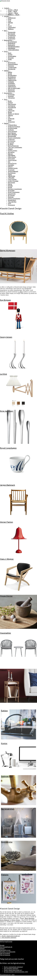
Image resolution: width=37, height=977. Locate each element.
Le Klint (20, 292)
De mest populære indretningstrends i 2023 (16, 972)
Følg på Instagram (5, 955)
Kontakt (2, 945)
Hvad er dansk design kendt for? (13, 970)
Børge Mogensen (29, 918)
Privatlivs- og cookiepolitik (7, 952)
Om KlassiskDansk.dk (6, 947)
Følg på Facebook (5, 953)
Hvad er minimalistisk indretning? (13, 967)
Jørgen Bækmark (4, 920)
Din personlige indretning (11, 968)
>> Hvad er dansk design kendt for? (10, 936)
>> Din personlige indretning (8, 937)
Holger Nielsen (16, 920)
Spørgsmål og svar (5, 950)
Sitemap (2, 948)
